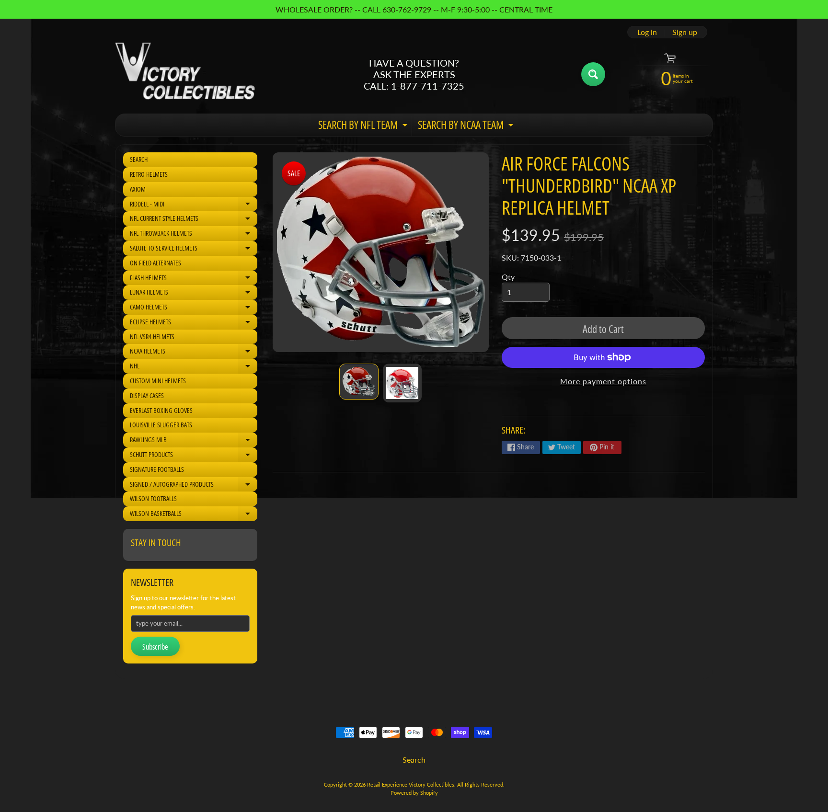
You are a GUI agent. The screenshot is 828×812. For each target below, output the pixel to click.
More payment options (603, 381)
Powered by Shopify (414, 792)
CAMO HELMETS (193, 308)
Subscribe (155, 646)
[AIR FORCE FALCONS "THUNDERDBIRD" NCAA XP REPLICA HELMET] (358, 382)
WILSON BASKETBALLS (193, 515)
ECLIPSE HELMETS (193, 323)
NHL (193, 367)
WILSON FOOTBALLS (153, 498)
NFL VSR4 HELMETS (152, 336)
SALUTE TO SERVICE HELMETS (193, 249)
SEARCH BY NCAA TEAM (467, 126)
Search (414, 759)
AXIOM (138, 189)
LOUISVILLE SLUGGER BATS (161, 424)
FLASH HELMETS (193, 279)
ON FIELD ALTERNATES (155, 262)
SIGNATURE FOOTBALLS (157, 469)
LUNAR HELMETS (193, 293)
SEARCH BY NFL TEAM (364, 126)
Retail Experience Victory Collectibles (410, 784)
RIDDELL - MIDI (193, 205)
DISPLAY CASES (147, 395)
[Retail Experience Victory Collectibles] (185, 74)
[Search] (593, 74)
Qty (508, 276)
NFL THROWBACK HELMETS (193, 235)
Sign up (684, 32)
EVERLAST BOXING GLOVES (161, 410)
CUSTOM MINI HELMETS (158, 380)
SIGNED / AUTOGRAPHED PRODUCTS (193, 486)
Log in (647, 32)
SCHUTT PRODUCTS (193, 456)
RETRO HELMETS (149, 174)
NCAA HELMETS (193, 352)
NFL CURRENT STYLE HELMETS (193, 220)
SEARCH (139, 159)
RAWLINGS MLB (193, 441)
